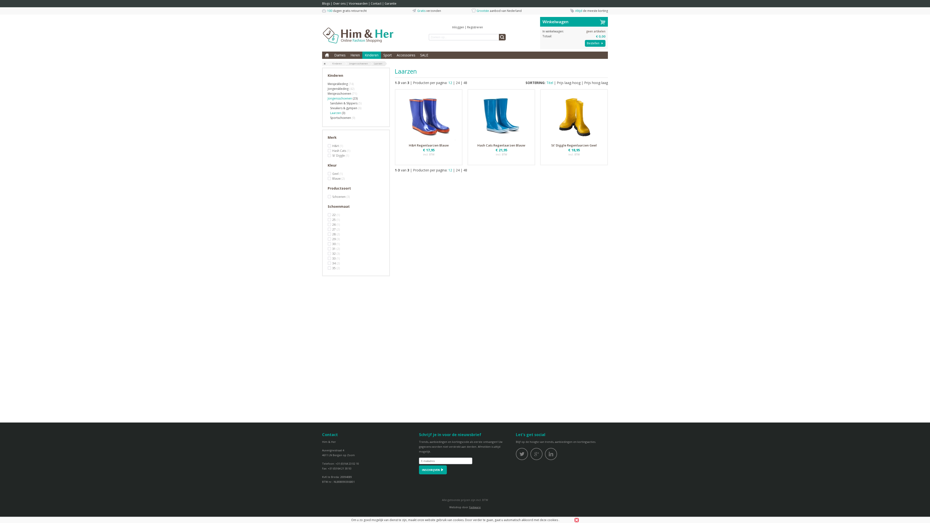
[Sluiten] (576, 520)
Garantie (390, 3)
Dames (340, 55)
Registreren (475, 27)
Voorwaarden (358, 3)
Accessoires (406, 55)
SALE (424, 55)
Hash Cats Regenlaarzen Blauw (501, 145)
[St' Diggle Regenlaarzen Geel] (574, 115)
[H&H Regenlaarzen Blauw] (429, 115)
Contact (376, 3)
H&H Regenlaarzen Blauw (429, 145)
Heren (355, 55)
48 (465, 82)
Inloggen (458, 27)
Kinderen (372, 55)
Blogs (326, 3)
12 (450, 82)
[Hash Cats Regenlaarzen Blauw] (501, 115)
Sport (387, 55)
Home (327, 55)
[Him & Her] (358, 30)
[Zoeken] (502, 37)
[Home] (324, 64)
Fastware (475, 507)
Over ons (339, 3)
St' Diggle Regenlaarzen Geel (574, 145)
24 (458, 82)
